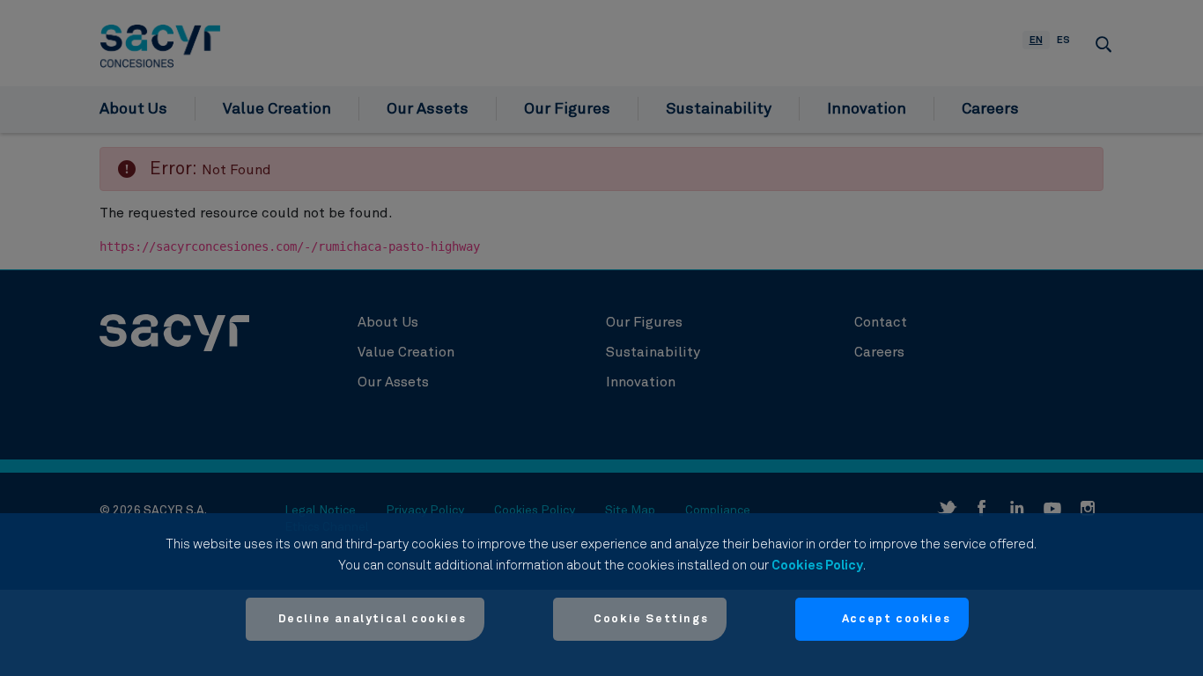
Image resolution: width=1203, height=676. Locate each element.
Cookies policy (817, 565)
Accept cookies (896, 619)
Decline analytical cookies (372, 619)
